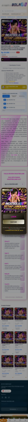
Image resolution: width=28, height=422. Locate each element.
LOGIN (13, 216)
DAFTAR (13, 222)
